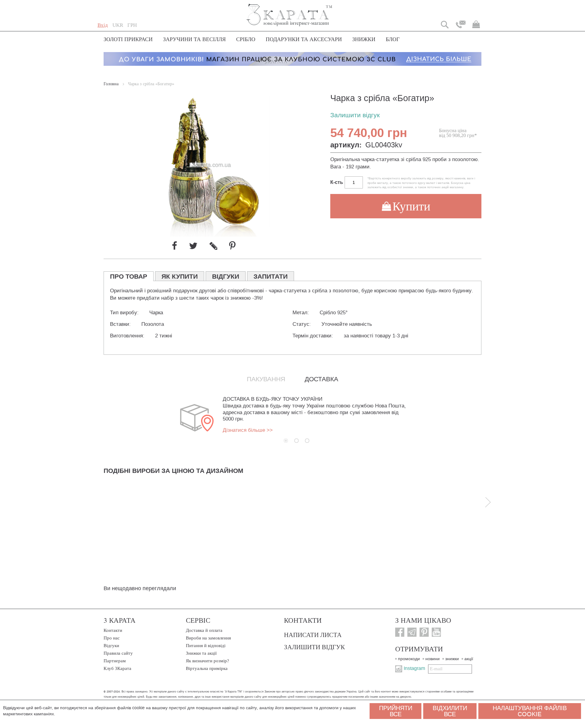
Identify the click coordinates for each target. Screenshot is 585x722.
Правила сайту (118, 653)
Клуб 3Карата (117, 668)
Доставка (321, 379)
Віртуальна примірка (207, 668)
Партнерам (115, 660)
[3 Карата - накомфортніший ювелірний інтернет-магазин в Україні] (289, 11)
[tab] (129, 276)
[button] (117, 25)
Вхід (103, 25)
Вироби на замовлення (208, 638)
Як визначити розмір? (207, 660)
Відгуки (111, 645)
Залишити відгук (355, 115)
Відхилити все (450, 711)
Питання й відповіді (205, 645)
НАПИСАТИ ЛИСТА (313, 634)
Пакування (266, 379)
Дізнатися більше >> (248, 430)
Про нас (112, 638)
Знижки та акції (201, 653)
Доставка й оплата (204, 630)
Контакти (113, 630)
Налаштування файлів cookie (530, 711)
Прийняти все (395, 711)
